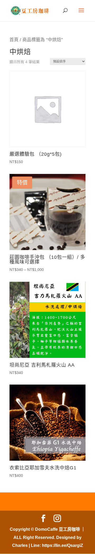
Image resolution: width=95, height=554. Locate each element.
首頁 (14, 39)
